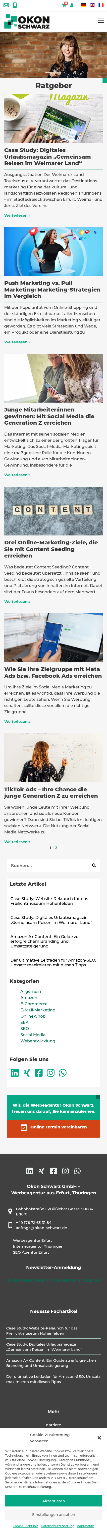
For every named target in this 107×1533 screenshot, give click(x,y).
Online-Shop (33, 1016)
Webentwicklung (37, 1041)
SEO (24, 1028)
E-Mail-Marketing (37, 1010)
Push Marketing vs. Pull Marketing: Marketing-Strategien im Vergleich (52, 289)
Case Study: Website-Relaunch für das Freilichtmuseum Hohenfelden (49, 901)
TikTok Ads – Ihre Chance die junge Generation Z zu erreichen (51, 792)
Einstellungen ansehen (53, 1514)
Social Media (33, 1034)
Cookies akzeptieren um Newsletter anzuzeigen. (53, 1280)
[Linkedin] (14, 1072)
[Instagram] (50, 1072)
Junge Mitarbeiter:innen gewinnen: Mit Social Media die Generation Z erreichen (49, 416)
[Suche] (94, 865)
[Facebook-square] (38, 1072)
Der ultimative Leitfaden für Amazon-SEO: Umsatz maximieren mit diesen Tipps (53, 962)
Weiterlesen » (17, 215)
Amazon (28, 997)
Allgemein (30, 991)
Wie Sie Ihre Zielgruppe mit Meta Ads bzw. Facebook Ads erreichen (53, 672)
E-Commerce (34, 1004)
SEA (24, 1022)
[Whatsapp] (62, 1072)
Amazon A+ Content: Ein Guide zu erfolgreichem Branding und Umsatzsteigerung (44, 941)
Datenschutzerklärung (57, 1526)
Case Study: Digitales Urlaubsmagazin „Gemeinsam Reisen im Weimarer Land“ (47, 157)
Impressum (85, 1526)
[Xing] (26, 1072)
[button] (99, 1437)
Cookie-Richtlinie (25, 1526)
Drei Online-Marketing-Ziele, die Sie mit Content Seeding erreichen (51, 549)
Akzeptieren (53, 1501)
